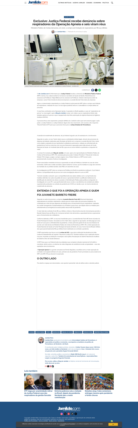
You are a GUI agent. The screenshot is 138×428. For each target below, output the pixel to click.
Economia (97, 3)
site (43, 94)
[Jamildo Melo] (48, 366)
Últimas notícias (64, 3)
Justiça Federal (40, 332)
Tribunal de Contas (67, 332)
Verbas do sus (78, 332)
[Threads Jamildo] (76, 413)
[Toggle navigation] (25, 3)
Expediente (61, 421)
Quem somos (53, 421)
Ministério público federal (102, 332)
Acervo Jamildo (79, 3)
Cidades (89, 3)
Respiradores (56, 332)
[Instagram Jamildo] (62, 413)
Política (105, 3)
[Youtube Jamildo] (69, 413)
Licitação (31, 332)
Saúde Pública (69, 17)
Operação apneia (88, 332)
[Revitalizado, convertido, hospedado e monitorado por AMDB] (112, 421)
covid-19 (48, 332)
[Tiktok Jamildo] (72, 413)
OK (113, 424)
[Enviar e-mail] (46, 366)
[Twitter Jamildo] (65, 413)
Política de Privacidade (31, 421)
